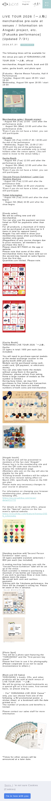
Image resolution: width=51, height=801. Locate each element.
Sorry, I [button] (9, 785)
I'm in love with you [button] (17, 796)
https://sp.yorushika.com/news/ (19, 498)
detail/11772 (9, 500)
